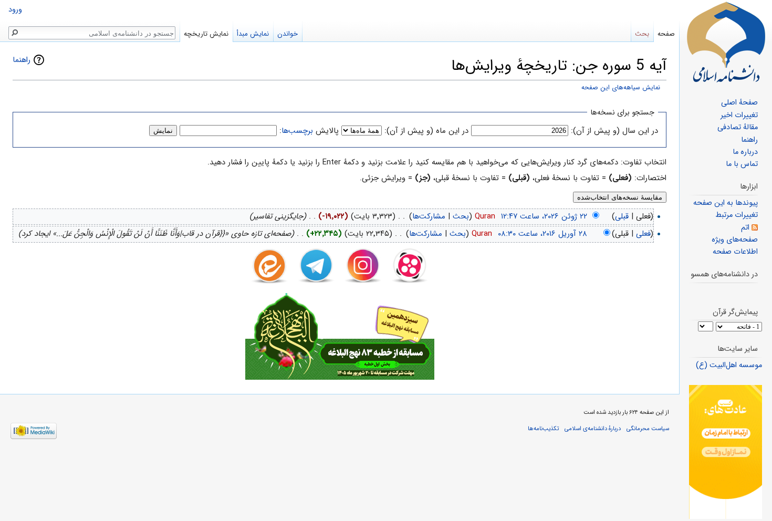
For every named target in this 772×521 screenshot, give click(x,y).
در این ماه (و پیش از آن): (426, 130)
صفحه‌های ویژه (735, 240)
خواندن (287, 33)
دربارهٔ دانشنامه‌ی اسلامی (593, 428)
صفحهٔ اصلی (739, 103)
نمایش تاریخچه (206, 33)
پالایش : (309, 130)
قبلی (622, 216)
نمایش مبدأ (253, 33)
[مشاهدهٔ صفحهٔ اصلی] (726, 42)
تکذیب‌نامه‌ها (543, 428)
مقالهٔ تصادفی (737, 127)
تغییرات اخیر (739, 115)
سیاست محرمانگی (648, 428)
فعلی (643, 233)
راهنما (21, 60)
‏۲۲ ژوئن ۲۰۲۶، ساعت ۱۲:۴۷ (544, 216)
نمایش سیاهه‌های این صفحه (620, 87)
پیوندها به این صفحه (725, 203)
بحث (461, 216)
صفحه (666, 33)
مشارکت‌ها (428, 216)
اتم (745, 228)
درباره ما (745, 152)
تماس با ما (742, 164)
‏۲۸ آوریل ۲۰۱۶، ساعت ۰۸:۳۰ (542, 233)
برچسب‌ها (297, 130)
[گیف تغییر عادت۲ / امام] (725, 452)
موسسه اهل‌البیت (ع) (729, 365)
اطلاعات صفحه (735, 252)
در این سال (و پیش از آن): (614, 130)
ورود (15, 10)
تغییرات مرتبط (736, 215)
